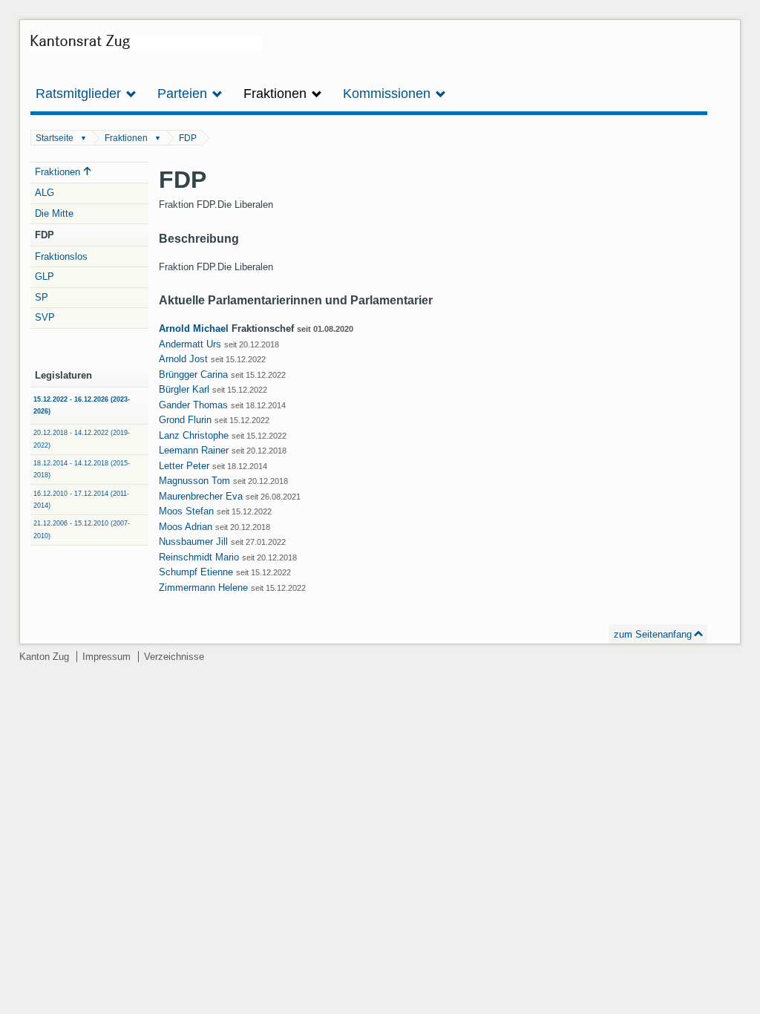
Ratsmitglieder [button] (80, 93)
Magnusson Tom (194, 480)
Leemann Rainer (194, 450)
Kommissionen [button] (388, 93)
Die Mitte (54, 213)
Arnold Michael (194, 328)
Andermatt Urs (190, 344)
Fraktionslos (61, 256)
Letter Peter (184, 465)
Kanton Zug (44, 656)
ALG (44, 192)
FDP (188, 138)
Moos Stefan (186, 511)
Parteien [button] (184, 93)
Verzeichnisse (174, 656)
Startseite (54, 138)
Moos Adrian (185, 526)
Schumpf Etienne (196, 572)
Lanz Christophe (194, 435)
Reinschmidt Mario (199, 557)
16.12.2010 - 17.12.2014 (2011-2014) (81, 499)
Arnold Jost (183, 358)
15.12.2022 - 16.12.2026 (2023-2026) (81, 405)
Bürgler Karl (184, 389)
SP (41, 297)
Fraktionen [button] (276, 93)
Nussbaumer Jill (193, 541)
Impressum (106, 656)
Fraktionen (126, 138)
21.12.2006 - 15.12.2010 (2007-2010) (81, 529)
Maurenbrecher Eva (201, 496)
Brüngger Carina (193, 374)
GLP (44, 276)
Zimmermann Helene (203, 587)
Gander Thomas (193, 404)
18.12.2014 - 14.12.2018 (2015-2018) (81, 469)
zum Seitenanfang (653, 634)
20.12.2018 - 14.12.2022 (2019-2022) (81, 438)
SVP (45, 317)
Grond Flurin (185, 419)
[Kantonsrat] (146, 47)
